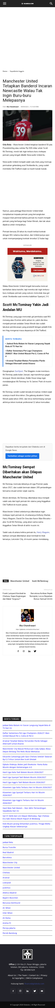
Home (5, 71)
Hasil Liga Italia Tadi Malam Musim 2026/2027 (23, 772)
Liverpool (7, 882)
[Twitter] (36, 651)
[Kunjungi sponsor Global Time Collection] (27, 264)
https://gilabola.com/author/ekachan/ (27, 629)
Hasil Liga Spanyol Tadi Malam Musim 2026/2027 (24, 777)
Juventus (6, 887)
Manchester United (19, 581)
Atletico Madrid (9, 892)
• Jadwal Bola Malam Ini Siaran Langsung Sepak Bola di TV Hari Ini (27, 344)
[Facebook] (19, 651)
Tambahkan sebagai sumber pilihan (22, 456)
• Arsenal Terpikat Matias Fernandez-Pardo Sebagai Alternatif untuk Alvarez (25, 362)
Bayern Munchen (10, 898)
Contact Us (34, 975)
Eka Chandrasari (13, 107)
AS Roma (7, 918)
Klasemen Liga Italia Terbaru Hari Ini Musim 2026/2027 (27, 787)
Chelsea (6, 872)
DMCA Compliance (34, 978)
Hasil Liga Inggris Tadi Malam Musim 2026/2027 (24, 782)
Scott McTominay (40, 581)
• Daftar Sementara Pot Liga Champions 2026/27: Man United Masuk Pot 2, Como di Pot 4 (27, 353)
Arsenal (6, 877)
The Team (22, 975)
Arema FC (7, 923)
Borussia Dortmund (11, 903)
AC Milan (7, 908)
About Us (12, 975)
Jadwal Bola (8, 842)
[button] (51, 3)
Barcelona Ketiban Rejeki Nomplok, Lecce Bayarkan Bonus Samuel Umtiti (41, 596)
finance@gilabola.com (34, 983)
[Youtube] (42, 991)
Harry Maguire (43, 532)
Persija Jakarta (9, 928)
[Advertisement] (27, 37)
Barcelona (7, 857)
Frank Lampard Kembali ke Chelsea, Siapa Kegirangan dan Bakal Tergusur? (14, 596)
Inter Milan (8, 913)
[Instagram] (25, 651)
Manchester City (10, 862)
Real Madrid (8, 852)
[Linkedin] (30, 651)
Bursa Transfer (9, 847)
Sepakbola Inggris (17, 71)
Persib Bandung (10, 933)
